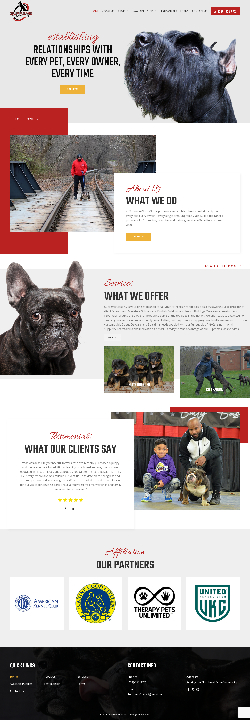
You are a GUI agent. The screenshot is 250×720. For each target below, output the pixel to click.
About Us (138, 236)
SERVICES (113, 337)
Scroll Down (23, 119)
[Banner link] (139, 369)
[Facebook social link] (188, 689)
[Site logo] (21, 10)
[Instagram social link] (197, 689)
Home (14, 676)
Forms (82, 684)
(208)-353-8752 (227, 11)
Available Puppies (21, 684)
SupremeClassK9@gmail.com (146, 694)
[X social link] (192, 689)
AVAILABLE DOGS (222, 266)
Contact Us (17, 691)
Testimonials (52, 684)
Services (73, 89)
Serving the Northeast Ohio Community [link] (211, 682)
